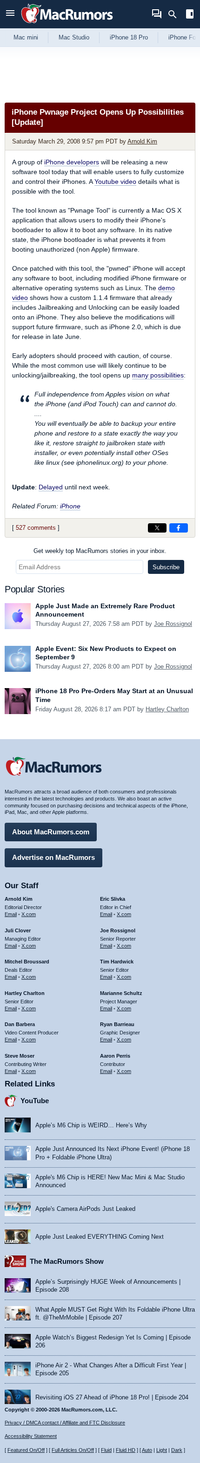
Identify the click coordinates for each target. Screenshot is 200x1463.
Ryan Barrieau (117, 1024)
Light (161, 1450)
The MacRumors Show (67, 1261)
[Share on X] (157, 528)
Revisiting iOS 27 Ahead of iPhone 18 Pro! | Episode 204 (111, 1397)
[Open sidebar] (189, 15)
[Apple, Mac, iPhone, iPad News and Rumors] (66, 24)
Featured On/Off (26, 1450)
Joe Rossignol (173, 623)
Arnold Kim (142, 141)
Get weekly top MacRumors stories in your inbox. (100, 550)
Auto (147, 1450)
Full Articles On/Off (73, 1450)
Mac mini (25, 37)
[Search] (175, 14)
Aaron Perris (115, 1056)
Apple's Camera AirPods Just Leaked (85, 1208)
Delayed (51, 487)
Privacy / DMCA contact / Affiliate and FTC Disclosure (65, 1422)
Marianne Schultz (121, 993)
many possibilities (158, 375)
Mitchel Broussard (27, 961)
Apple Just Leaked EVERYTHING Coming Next (99, 1236)
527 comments (36, 527)
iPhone (70, 506)
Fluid (106, 1450)
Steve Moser (19, 1056)
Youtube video (115, 181)
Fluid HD (125, 1450)
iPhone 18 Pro (129, 37)
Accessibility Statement (31, 1436)
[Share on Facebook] (178, 528)
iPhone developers (71, 162)
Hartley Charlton (167, 709)
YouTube (34, 1101)
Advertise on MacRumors (53, 857)
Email (11, 914)
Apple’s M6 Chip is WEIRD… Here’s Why (91, 1125)
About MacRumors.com (50, 832)
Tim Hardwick (116, 961)
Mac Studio (74, 37)
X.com (28, 914)
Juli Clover (18, 930)
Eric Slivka (112, 899)
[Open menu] (10, 14)
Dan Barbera (20, 1024)
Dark (176, 1450)
